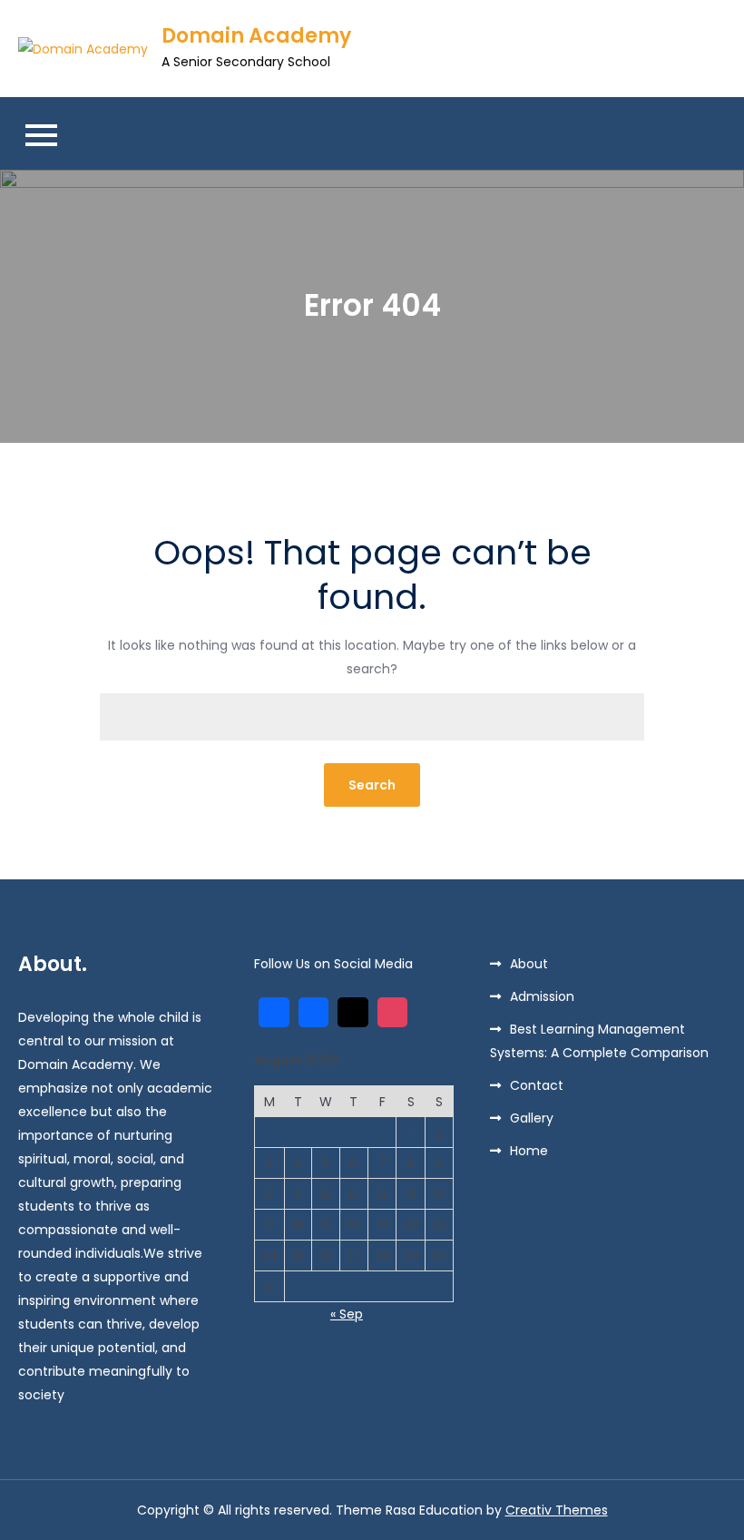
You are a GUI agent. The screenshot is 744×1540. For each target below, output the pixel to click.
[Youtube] (353, 1013)
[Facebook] (314, 1013)
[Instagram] (393, 1013)
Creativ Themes (556, 1510)
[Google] (274, 1013)
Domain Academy (256, 36)
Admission (542, 996)
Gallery (531, 1118)
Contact (536, 1085)
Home (529, 1151)
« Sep (346, 1314)
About (529, 964)
